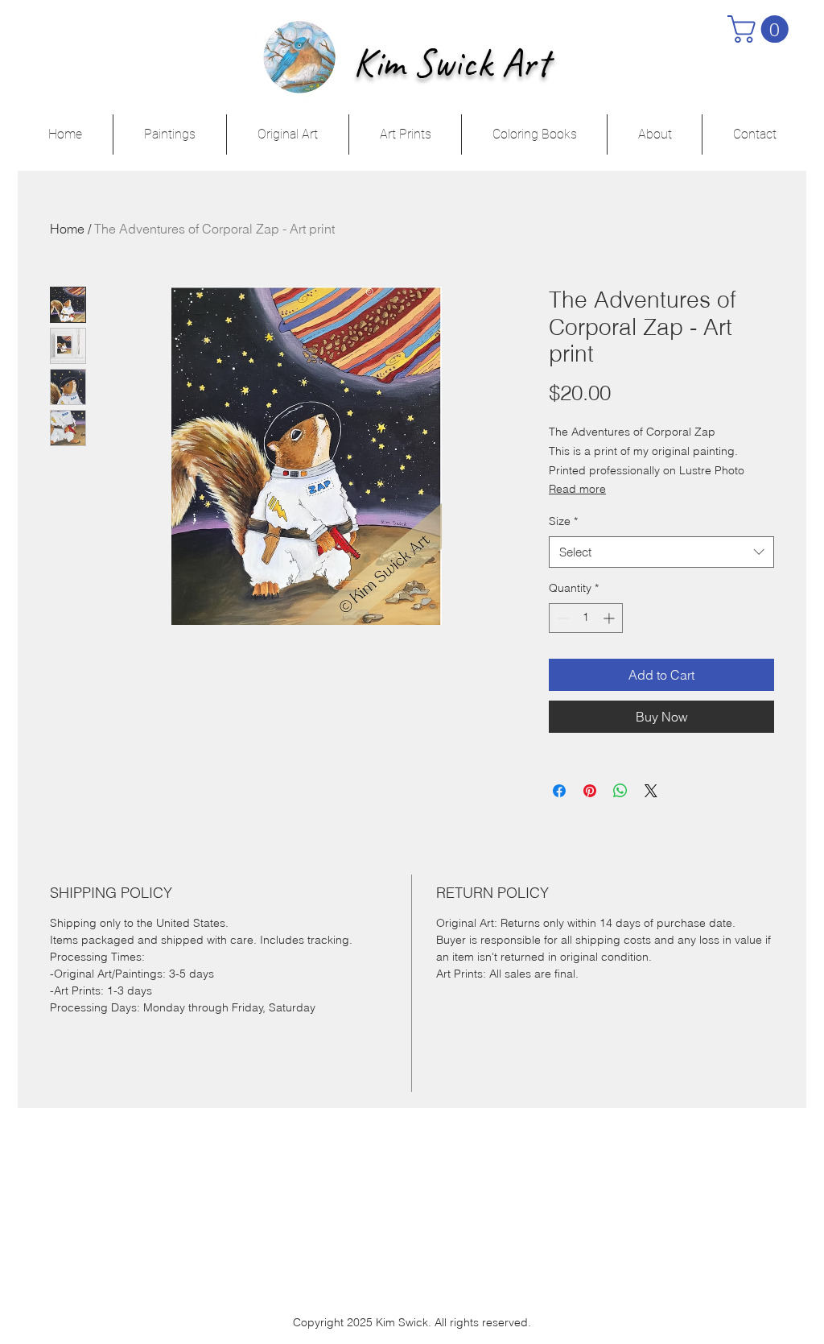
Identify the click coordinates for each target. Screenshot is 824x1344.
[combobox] (661, 552)
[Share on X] (651, 790)
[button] (761, 29)
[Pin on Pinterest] (589, 790)
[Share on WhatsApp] (620, 790)
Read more (577, 489)
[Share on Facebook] (559, 790)
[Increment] (610, 618)
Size (563, 521)
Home (67, 229)
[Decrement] (561, 618)
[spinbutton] (585, 618)
